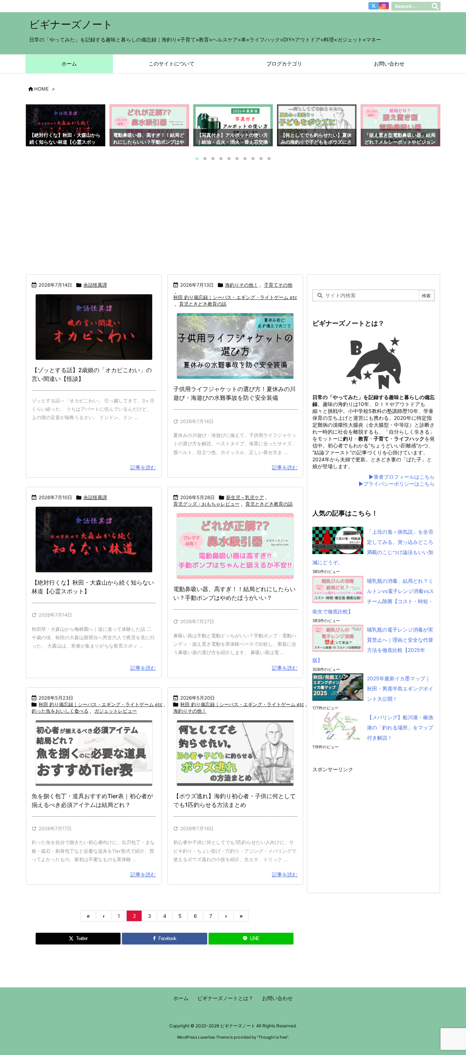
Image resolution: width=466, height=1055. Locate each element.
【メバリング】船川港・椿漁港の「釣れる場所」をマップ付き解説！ (400, 727)
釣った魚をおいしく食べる (60, 711)
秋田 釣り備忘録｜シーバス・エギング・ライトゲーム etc (235, 297)
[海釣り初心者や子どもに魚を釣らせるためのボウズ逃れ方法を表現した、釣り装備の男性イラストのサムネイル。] (235, 753)
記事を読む (143, 467)
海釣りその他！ (241, 285)
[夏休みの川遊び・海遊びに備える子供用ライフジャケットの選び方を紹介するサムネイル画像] (235, 346)
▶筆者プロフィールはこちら (402, 477)
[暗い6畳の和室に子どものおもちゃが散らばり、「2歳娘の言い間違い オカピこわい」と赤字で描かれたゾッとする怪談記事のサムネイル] (94, 327)
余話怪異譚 (95, 285)
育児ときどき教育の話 (202, 304)
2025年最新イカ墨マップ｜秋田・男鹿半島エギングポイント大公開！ (400, 688)
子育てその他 (278, 285)
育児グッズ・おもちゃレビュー (206, 504)
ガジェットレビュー (115, 711)
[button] (38, 127)
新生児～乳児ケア (245, 497)
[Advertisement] (233, 219)
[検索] (435, 6)
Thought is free (272, 1037)
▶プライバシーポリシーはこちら (397, 484)
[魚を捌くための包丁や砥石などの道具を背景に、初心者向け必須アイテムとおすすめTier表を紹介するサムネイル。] (94, 753)
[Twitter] (373, 5)
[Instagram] (384, 5)
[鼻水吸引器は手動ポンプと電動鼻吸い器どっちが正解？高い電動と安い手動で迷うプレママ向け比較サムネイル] (235, 546)
